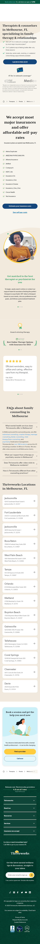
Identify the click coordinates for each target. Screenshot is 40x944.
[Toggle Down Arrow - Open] (34, 800)
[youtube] (26, 892)
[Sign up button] (31, 875)
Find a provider (20, 751)
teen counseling (14, 439)
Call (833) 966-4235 (20, 62)
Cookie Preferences (20, 922)
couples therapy (24, 434)
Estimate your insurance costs (20, 206)
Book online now (10, 2)
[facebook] (18, 892)
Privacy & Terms (20, 917)
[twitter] (22, 892)
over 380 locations (20, 444)
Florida (21, 101)
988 (8, 845)
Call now (20, 758)
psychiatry (6, 442)
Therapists (12, 101)
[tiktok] (10, 892)
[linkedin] (30, 892)
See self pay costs (20, 212)
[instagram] (14, 892)
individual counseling (10, 434)
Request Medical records (20, 920)
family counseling (17, 437)
